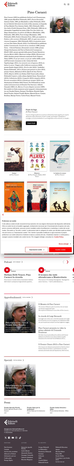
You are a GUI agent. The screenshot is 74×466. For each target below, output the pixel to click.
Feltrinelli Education (62, 447)
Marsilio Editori (60, 452)
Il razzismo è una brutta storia (63, 458)
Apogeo (58, 449)
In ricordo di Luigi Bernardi (49, 316)
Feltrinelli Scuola (43, 462)
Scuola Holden (60, 456)
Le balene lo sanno (60, 173)
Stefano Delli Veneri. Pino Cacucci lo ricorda (17, 276)
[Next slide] (68, 262)
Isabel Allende (25, 451)
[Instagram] (20, 437)
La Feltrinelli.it (42, 449)
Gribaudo (41, 456)
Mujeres (37, 173)
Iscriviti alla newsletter (11, 452)
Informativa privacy (10, 456)
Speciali (13, 360)
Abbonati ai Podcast (10, 454)
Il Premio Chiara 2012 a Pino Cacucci (54, 344)
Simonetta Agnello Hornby (26, 448)
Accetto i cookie (60, 249)
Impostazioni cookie (35, 249)
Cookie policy (8, 458)
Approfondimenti (17, 297)
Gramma (41, 454)
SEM (39, 458)
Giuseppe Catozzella (27, 455)
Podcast (12, 262)
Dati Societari (8, 447)
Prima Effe (59, 454)
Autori (24, 443)
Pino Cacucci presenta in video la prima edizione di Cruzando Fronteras (52, 330)
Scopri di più (31, 123)
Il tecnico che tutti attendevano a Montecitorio (52, 276)
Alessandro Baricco (26, 453)
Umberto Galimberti (27, 457)
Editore (7, 443)
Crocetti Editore (43, 460)
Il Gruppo (42, 443)
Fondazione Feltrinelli (44, 452)
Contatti (6, 449)
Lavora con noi (60, 462)
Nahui (14, 173)
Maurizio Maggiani (26, 459)
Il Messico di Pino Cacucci (49, 304)
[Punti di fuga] (13, 117)
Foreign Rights (8, 460)
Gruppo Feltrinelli (43, 447)
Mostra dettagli (63, 244)
